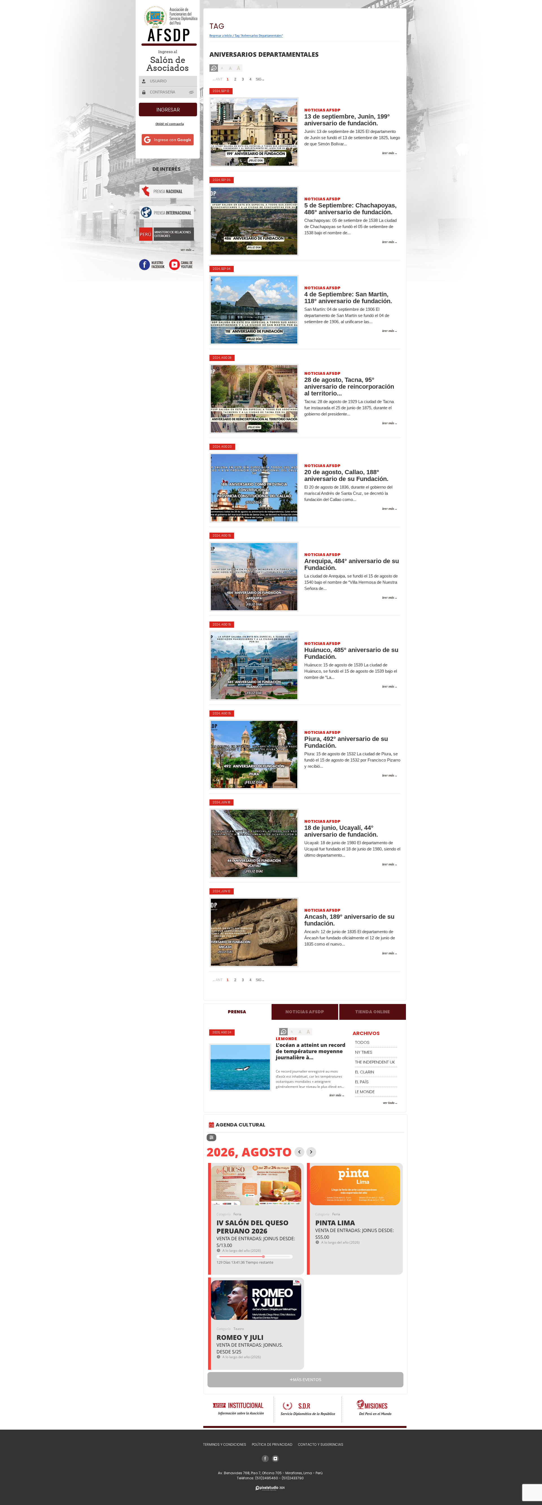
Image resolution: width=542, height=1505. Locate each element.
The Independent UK (375, 1062)
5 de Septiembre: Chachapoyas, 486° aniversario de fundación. (350, 209)
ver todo (388, 1102)
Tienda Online (372, 1012)
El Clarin (364, 1072)
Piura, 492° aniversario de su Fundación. (346, 742)
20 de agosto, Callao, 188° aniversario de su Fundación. (346, 475)
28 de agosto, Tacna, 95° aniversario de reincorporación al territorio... (349, 387)
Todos (362, 1042)
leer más (388, 153)
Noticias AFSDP (322, 110)
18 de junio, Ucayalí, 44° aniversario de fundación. (341, 831)
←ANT (217, 79)
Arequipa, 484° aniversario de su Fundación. (351, 564)
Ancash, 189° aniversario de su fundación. (349, 920)
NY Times (363, 1052)
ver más (186, 249)
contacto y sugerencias (320, 1444)
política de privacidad (272, 1444)
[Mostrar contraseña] (191, 92)
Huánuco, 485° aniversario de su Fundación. (351, 653)
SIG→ (260, 79)
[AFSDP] (168, 44)
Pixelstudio (270, 1488)
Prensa (237, 1012)
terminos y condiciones (224, 1444)
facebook (152, 264)
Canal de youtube (181, 264)
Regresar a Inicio (220, 36)
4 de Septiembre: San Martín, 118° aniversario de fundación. (348, 298)
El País (362, 1082)
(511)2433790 (293, 1478)
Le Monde (286, 1039)
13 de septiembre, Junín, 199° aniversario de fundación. (347, 120)
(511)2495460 (267, 1478)
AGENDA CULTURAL (240, 1124)
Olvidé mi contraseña (170, 124)
